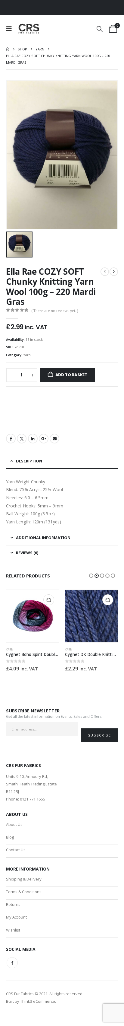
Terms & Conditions (24, 891)
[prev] (105, 271)
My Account (16, 917)
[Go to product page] (32, 616)
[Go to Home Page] (7, 49)
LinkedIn (33, 438)
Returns (13, 904)
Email (54, 438)
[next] (114, 271)
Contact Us (16, 849)
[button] (11, 29)
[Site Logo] (29, 29)
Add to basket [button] (48, 599)
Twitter (21, 438)
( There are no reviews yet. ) (54, 310)
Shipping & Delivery (24, 879)
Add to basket (71, 375)
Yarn (27, 355)
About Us (14, 824)
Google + (43, 438)
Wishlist (13, 930)
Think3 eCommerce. (38, 1001)
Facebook (11, 438)
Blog (10, 837)
